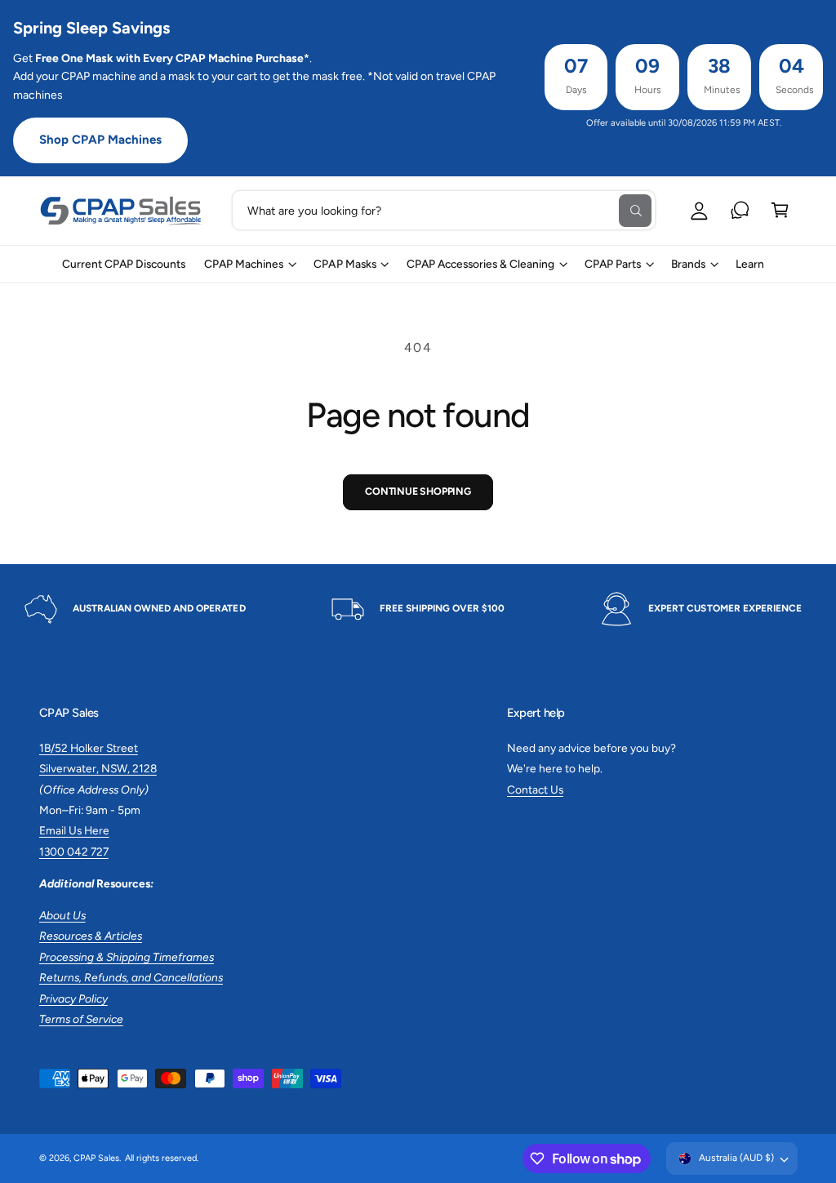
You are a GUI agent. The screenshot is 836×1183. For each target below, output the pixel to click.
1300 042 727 (74, 851)
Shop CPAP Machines (100, 139)
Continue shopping (418, 491)
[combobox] (443, 210)
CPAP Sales (96, 1158)
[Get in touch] (740, 210)
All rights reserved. (161, 1158)
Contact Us (535, 789)
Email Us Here (74, 830)
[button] (780, 210)
